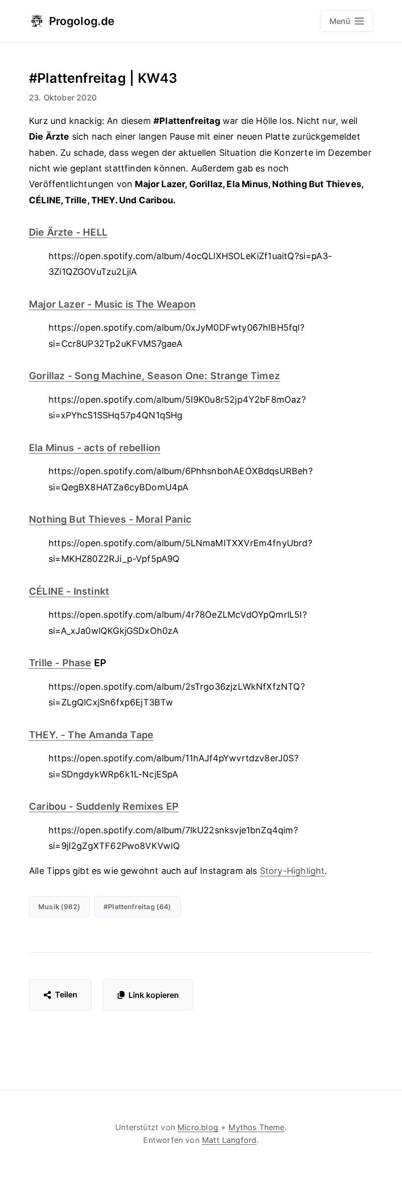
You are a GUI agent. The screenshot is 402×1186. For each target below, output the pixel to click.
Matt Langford (229, 1140)
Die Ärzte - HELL (68, 232)
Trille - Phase (60, 663)
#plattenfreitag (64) (137, 906)
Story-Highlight (292, 871)
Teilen (66, 994)
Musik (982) (59, 906)
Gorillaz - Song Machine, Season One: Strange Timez (154, 376)
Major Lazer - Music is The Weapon (112, 304)
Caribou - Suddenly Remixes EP (103, 806)
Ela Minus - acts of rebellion (94, 448)
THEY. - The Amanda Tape (91, 735)
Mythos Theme (256, 1127)
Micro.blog (197, 1127)
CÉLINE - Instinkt (69, 591)
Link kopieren (153, 995)
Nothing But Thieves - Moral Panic (110, 519)
